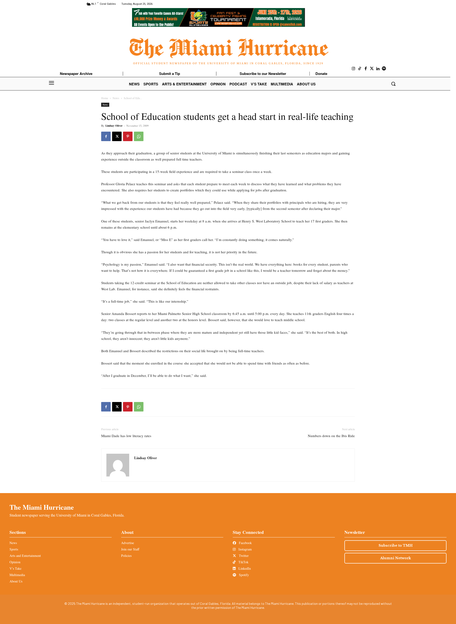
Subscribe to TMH (396, 545)
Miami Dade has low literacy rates (126, 435)
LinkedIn (244, 568)
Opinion (15, 562)
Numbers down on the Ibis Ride (331, 435)
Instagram (245, 549)
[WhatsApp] (138, 136)
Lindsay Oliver (114, 126)
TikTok (243, 562)
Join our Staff (130, 549)
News (116, 98)
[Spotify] (384, 69)
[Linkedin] (378, 69)
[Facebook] (366, 69)
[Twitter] (372, 69)
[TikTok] (360, 69)
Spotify (243, 575)
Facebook (245, 543)
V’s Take (15, 568)
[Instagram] (354, 69)
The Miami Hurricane (42, 507)
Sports (14, 549)
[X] (117, 136)
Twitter (243, 555)
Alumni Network (395, 558)
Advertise (127, 543)
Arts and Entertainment (25, 555)
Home (104, 98)
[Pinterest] (128, 136)
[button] (393, 84)
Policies (126, 555)
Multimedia (17, 575)
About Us (16, 581)
